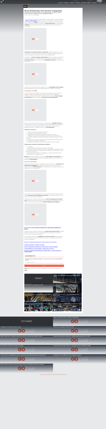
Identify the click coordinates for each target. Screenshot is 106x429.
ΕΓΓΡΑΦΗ (44, 265)
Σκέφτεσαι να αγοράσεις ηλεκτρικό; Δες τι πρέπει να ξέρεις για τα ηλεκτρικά (40, 242)
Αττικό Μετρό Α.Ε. (57, 268)
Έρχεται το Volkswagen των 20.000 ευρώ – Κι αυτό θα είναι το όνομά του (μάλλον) (41, 246)
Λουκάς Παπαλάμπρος (28, 15)
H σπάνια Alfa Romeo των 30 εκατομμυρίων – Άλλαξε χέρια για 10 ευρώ (39, 248)
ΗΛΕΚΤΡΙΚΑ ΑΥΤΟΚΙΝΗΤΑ (86, 2)
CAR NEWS (71, 2)
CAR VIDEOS (94, 2)
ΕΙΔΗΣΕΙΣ (31, 9)
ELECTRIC (59, 2)
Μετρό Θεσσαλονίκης (32, 268)
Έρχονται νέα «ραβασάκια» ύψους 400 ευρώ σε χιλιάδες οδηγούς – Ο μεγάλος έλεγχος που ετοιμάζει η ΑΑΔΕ (42, 251)
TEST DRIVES (77, 2)
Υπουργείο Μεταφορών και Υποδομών (45, 268)
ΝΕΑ (25, 6)
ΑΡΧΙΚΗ (25, 9)
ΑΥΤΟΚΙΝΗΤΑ (66, 2)
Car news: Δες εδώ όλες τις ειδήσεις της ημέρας (34, 244)
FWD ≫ (100, 2)
